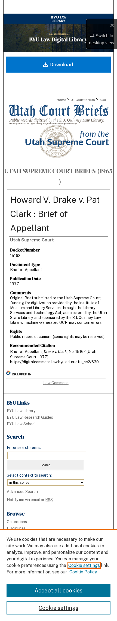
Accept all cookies (58, 590)
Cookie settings (84, 565)
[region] (58, 575)
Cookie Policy (83, 572)
